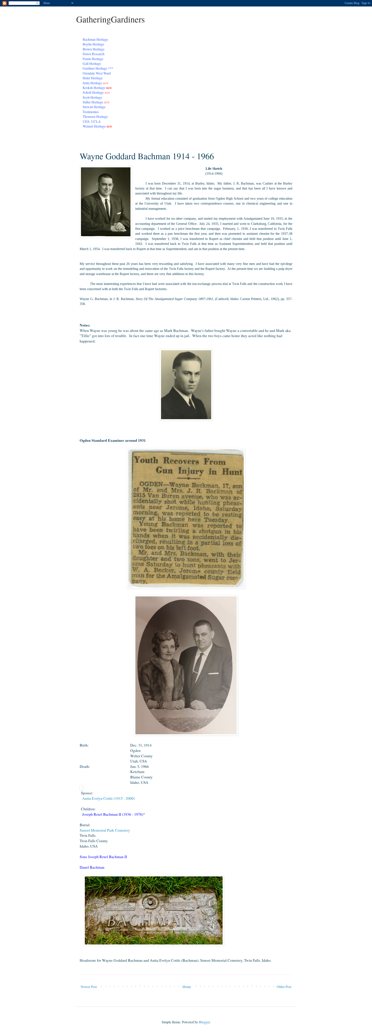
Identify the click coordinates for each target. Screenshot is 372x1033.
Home (187, 986)
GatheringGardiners (110, 19)
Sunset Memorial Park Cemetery (105, 830)
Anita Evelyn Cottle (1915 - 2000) (108, 798)
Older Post (284, 986)
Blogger (204, 1022)
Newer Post (89, 986)
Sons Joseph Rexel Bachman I (103, 856)
